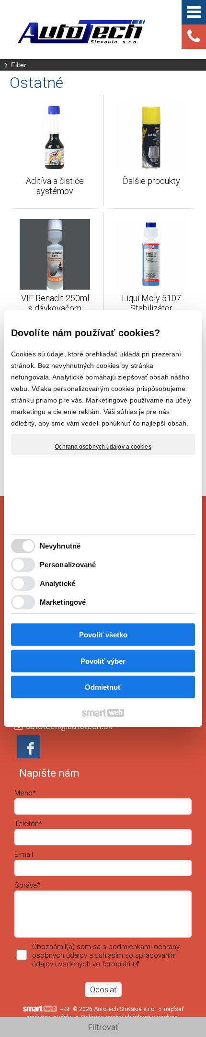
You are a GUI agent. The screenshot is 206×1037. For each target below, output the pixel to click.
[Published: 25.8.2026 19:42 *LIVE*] (64, 1009)
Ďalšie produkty (151, 181)
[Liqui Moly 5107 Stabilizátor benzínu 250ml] (151, 254)
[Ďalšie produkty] (151, 137)
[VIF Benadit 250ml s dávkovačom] (55, 254)
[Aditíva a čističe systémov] (55, 137)
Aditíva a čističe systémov (56, 186)
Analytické (57, 583)
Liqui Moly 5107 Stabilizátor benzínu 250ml (152, 308)
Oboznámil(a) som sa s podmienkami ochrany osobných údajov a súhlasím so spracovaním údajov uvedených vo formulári (106, 955)
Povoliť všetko (103, 635)
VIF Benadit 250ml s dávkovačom (56, 303)
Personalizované (68, 565)
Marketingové (63, 602)
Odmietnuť (103, 687)
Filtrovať (103, 1027)
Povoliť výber (103, 661)
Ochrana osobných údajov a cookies (103, 446)
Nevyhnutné (60, 546)
